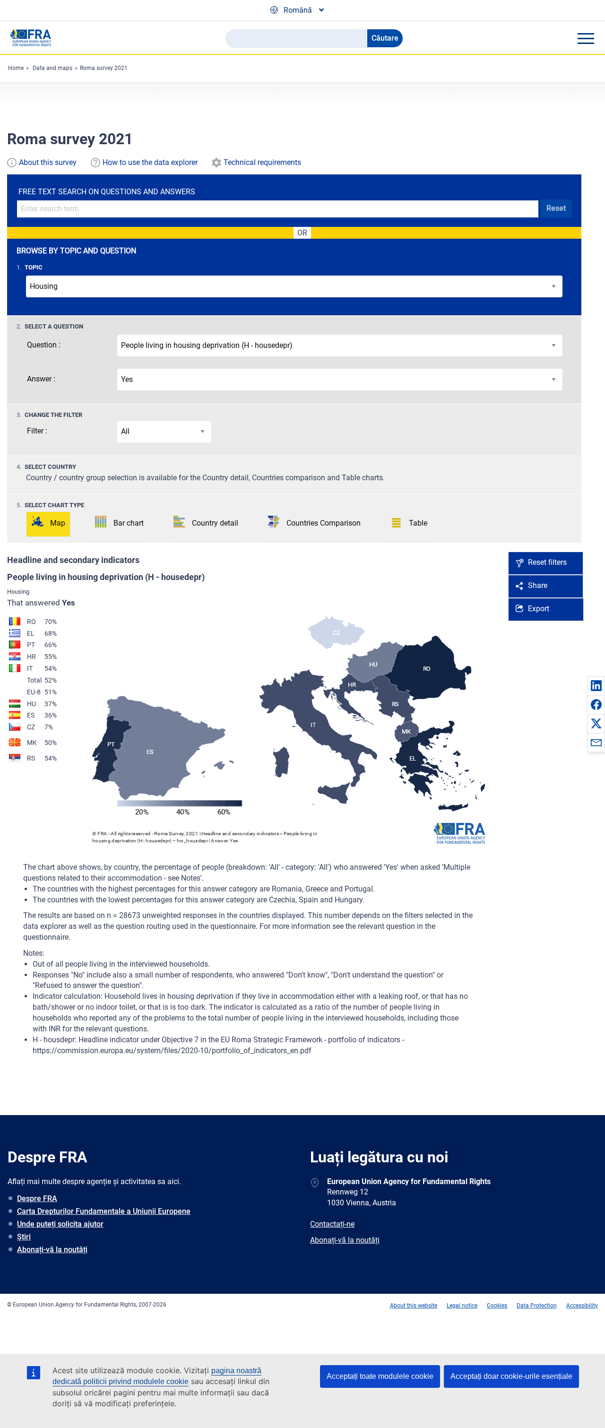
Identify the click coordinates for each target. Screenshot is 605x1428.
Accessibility (582, 1305)
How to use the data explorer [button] (150, 162)
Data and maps (52, 68)
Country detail (215, 523)
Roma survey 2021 (104, 68)
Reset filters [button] (547, 562)
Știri (24, 1236)
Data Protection (537, 1305)
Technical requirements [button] (262, 162)
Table (418, 523)
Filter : (37, 430)
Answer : (41, 378)
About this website (413, 1305)
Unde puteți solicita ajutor (60, 1224)
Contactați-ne (332, 1224)
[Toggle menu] (586, 38)
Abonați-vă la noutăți (52, 1249)
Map (57, 523)
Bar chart (128, 523)
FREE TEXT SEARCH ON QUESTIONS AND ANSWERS (106, 191)
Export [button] (538, 608)
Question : (43, 344)
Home (16, 68)
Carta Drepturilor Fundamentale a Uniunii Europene (103, 1211)
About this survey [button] (48, 162)
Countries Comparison (323, 523)
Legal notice (462, 1305)
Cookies (497, 1305)
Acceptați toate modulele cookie (380, 1376)
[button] (596, 685)
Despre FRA (37, 1198)
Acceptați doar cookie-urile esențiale (511, 1376)
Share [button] (537, 585)
